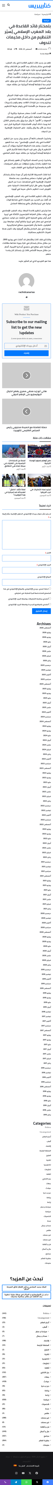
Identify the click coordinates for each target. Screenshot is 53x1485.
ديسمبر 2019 (46, 969)
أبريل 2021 (47, 894)
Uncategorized (45, 1132)
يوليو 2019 (47, 993)
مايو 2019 (47, 1002)
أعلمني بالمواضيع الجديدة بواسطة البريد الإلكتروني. (28, 604)
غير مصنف (47, 1235)
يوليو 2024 (46, 726)
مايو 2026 (47, 642)
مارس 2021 (47, 899)
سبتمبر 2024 (46, 716)
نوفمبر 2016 (46, 1072)
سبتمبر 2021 (46, 871)
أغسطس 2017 (45, 1030)
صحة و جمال (46, 1225)
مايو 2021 (47, 890)
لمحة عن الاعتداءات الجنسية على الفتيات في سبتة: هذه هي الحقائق (14, 463)
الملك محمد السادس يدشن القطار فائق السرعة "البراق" (26, 1288)
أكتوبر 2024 (46, 712)
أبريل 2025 (47, 702)
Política (48, 1127)
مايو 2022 (47, 838)
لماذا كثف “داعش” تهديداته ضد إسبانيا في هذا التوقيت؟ (15, 492)
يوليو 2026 (46, 632)
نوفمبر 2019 (46, 974)
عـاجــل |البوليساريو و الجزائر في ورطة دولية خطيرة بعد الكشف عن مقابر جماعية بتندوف (26, 1295)
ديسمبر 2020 (46, 913)
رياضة (48, 1197)
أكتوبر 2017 (46, 1021)
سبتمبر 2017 (46, 1025)
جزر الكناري (46, 1179)
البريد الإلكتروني (44, 565)
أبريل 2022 (47, 843)
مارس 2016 (47, 1110)
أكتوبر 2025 (46, 674)
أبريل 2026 (47, 646)
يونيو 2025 (46, 693)
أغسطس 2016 (45, 1086)
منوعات (48, 1263)
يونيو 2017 (47, 1040)
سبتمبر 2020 (46, 927)
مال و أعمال (46, 1249)
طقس (48, 1230)
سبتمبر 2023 (46, 763)
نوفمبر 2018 (46, 1011)
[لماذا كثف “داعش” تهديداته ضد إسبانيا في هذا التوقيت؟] (13, 480)
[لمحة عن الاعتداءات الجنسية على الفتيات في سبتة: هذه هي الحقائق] (13, 451)
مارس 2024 (46, 745)
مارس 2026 (46, 651)
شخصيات (47, 1216)
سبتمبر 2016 (46, 1082)
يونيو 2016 (47, 1096)
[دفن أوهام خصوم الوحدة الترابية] (39, 451)
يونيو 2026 (46, 637)
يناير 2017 (47, 1063)
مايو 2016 (47, 1100)
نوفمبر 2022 (46, 810)
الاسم (48, 552)
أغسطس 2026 (45, 627)
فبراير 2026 (46, 656)
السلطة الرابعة (45, 1150)
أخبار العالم (46, 1136)
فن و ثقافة (46, 1244)
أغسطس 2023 (45, 768)
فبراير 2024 (46, 749)
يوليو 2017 (47, 1035)
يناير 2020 (47, 965)
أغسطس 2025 (45, 684)
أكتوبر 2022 (46, 815)
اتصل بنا (22, 1466)
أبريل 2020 (47, 951)
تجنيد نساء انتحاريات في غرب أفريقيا (40, 491)
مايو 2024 (47, 735)
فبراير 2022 (46, 852)
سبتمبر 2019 (46, 983)
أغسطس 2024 (45, 721)
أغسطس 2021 (45, 876)
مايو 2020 (47, 946)
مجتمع (48, 1253)
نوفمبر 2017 (46, 1016)
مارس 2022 (46, 848)
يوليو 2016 (47, 1091)
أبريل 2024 (47, 740)
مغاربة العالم (46, 1258)
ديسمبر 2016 (46, 1068)
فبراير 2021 (47, 904)
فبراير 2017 (47, 1058)
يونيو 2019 (47, 997)
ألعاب (49, 1141)
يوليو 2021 (47, 880)
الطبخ (48, 1155)
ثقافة (48, 1174)
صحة (49, 1221)
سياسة (37, 14)
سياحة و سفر (45, 1207)
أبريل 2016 (47, 1105)
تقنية (48, 1160)
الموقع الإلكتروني (44, 577)
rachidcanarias (42, 49)
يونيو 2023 (46, 777)
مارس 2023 (46, 791)
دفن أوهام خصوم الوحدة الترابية (40, 462)
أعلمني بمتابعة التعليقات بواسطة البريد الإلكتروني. (28, 599)
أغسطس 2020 (45, 932)
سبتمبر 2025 (46, 679)
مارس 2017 (47, 1054)
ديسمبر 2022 (46, 805)
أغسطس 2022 (45, 824)
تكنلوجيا (47, 1164)
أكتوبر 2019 (46, 979)
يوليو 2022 (46, 829)
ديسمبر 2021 (46, 862)
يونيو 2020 (46, 941)
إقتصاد (48, 1146)
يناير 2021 (47, 908)
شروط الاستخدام (32, 1466)
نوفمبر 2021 (46, 866)
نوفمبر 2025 (46, 670)
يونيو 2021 (47, 885)
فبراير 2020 (46, 960)
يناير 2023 (47, 801)
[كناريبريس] (39, 5)
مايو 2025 (47, 698)
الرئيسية (45, 14)
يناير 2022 (47, 857)
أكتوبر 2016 (46, 1077)
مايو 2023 (47, 782)
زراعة (49, 1202)
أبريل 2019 (47, 1007)
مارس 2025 (46, 707)
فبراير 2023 (46, 796)
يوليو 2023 (46, 773)
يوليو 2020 (46, 936)
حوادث (48, 1188)
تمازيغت (48, 1169)
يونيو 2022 (46, 833)
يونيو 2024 (46, 730)
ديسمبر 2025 (46, 665)
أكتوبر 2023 (46, 759)
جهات (48, 1183)
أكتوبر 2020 (46, 922)
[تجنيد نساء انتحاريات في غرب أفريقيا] (39, 480)
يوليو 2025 (46, 688)
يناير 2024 (47, 754)
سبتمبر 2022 (46, 819)
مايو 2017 (47, 1044)
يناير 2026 (47, 660)
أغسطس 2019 (45, 988)
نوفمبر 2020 (46, 918)
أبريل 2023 (47, 787)
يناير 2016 (47, 1114)
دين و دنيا (47, 1193)
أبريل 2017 (47, 1049)
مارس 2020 (46, 955)
